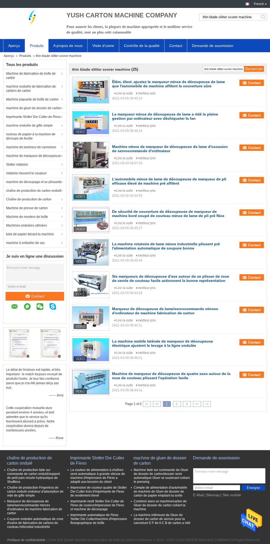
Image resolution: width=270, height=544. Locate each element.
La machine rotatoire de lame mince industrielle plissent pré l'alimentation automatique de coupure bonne (166, 246)
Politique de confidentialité (26, 540)
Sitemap (213, 495)
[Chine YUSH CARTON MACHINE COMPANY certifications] (19, 343)
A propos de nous (68, 46)
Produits (37, 46)
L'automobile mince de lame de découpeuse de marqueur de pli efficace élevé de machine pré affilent (169, 181)
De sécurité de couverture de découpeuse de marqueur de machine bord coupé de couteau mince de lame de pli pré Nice (168, 213)
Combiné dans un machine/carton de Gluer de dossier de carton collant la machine (160, 505)
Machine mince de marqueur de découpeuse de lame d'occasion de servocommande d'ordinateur (170, 149)
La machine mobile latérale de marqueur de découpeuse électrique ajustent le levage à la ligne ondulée (162, 343)
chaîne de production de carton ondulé (33, 190)
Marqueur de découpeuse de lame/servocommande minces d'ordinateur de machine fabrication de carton (165, 311)
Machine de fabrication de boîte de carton (31, 76)
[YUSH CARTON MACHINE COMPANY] (32, 17)
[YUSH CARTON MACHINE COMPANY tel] (14, 315)
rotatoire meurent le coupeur (26, 173)
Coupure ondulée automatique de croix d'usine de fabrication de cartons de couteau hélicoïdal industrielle (35, 523)
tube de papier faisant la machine (30, 234)
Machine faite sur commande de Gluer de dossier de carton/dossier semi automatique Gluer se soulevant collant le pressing (162, 476)
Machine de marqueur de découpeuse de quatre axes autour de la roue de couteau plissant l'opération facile (171, 376)
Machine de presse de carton (27, 208)
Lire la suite (124, 93)
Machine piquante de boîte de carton (32, 99)
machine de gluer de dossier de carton (33, 108)
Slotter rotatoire (17, 164)
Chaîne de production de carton (28, 199)
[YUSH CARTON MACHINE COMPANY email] (17, 307)
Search (263, 17)
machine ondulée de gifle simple (29, 125)
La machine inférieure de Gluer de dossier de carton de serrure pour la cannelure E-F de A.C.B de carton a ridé (162, 519)
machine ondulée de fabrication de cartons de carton (31, 89)
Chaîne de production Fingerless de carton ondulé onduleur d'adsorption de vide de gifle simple (35, 491)
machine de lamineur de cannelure (31, 147)
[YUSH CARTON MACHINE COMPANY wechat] (43, 307)
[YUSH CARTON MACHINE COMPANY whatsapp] (30, 307)
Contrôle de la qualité (142, 46)
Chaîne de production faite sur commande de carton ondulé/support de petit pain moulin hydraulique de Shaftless (33, 476)
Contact (175, 46)
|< (147, 404)
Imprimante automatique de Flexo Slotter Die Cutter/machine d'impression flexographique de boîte (98, 519)
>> (197, 404)
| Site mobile (230, 495)
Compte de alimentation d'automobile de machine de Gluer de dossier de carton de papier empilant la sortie (160, 491)
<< (157, 404)
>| (207, 404)
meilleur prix (147, 93)
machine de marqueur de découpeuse (33, 156)
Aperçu (14, 46)
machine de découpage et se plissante (33, 182)
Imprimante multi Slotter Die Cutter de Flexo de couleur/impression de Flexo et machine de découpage (97, 505)
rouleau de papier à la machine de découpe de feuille (30, 136)
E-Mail (198, 495)
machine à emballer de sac (25, 243)
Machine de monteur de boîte (27, 217)
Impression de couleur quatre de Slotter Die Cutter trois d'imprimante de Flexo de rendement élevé (98, 491)
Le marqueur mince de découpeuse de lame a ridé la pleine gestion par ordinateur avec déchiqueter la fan (165, 116)
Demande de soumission (212, 46)
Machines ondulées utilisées (26, 225)
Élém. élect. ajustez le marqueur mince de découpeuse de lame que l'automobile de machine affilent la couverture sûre (168, 84)
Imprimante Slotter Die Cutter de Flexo (33, 117)
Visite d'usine (103, 46)
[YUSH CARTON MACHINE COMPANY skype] (55, 307)
